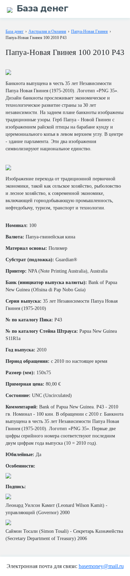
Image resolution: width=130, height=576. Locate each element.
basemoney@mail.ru (101, 566)
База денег (15, 31)
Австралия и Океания (47, 31)
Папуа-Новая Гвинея (89, 31)
